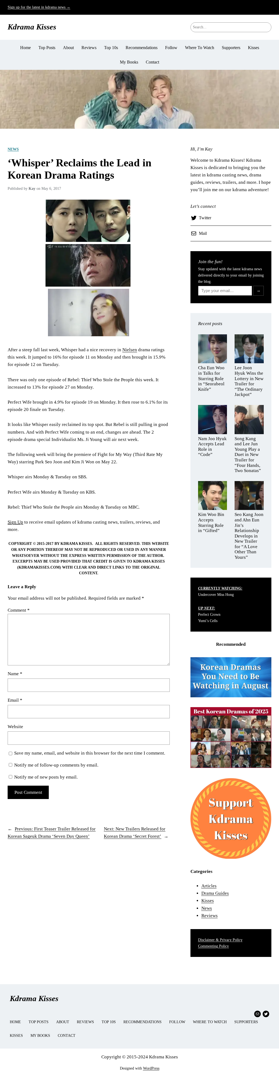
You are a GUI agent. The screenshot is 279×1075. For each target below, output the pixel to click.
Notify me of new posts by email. (46, 777)
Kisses (207, 900)
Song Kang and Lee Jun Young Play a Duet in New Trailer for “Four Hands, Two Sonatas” (248, 454)
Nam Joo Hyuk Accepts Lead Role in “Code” (212, 446)
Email (15, 700)
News (13, 149)
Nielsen (129, 349)
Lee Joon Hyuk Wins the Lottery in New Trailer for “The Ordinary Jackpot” (249, 381)
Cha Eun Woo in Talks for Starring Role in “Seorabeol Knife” (211, 378)
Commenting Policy (213, 946)
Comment (19, 610)
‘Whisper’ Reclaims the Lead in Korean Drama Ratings (79, 169)
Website (15, 726)
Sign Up (15, 522)
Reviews (209, 915)
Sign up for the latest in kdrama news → (39, 7)
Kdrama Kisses (32, 26)
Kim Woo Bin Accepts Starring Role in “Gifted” (211, 522)
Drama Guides (215, 893)
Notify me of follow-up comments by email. (56, 765)
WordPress (151, 1068)
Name (15, 673)
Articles (209, 885)
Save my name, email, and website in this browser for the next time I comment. (89, 753)
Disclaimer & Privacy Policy (220, 940)
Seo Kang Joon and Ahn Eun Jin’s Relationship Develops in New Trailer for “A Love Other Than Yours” (249, 536)
